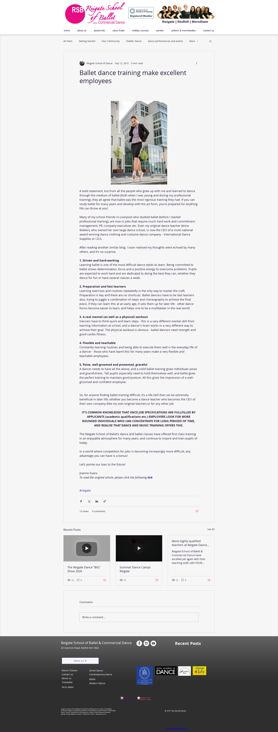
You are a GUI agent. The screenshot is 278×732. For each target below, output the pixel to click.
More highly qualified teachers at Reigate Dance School (189, 543)
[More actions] (197, 63)
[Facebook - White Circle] (139, 643)
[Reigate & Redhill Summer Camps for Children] (139, 548)
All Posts (67, 41)
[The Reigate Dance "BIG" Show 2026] (87, 548)
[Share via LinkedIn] (96, 501)
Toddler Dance (134, 41)
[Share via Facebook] (81, 501)
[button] (210, 41)
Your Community (111, 41)
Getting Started (87, 41)
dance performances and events (165, 41)
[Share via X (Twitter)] (88, 501)
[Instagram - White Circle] (146, 643)
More (192, 41)
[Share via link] (104, 501)
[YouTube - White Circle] (153, 643)
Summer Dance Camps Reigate (135, 569)
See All (211, 529)
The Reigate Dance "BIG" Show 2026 (83, 569)
